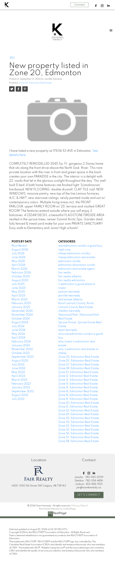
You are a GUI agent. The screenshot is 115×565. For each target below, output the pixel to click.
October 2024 (21, 318)
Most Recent (19, 245)
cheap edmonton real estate (76, 257)
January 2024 (21, 345)
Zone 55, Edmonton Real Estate (78, 429)
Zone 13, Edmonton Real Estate (78, 380)
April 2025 (18, 295)
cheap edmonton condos (74, 253)
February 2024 (21, 341)
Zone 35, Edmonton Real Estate (78, 422)
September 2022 (23, 391)
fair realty (64, 272)
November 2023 (22, 349)
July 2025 (18, 284)
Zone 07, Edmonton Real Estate (78, 364)
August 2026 (20, 249)
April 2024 (18, 337)
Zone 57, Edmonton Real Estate (78, 437)
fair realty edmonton (71, 280)
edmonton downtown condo (76, 265)
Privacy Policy (79, 506)
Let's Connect (89, 495)
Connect (79, 4)
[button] (95, 5)
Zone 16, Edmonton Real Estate (78, 391)
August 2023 (20, 360)
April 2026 (18, 265)
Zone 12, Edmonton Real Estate (78, 376)
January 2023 (21, 387)
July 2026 (18, 253)
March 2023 (19, 380)
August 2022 (20, 395)
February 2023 (21, 383)
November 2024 (22, 314)
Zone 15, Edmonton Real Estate (78, 387)
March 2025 (20, 299)
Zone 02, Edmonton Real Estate (78, 357)
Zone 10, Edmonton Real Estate (78, 372)
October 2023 (21, 353)
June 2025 (19, 288)
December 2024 (22, 311)
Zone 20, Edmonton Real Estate (35, 83)
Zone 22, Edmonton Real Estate (78, 410)
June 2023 (18, 368)
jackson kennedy (69, 291)
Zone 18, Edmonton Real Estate (78, 395)
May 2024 (18, 334)
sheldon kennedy (69, 311)
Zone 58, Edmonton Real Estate (78, 441)
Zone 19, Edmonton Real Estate (78, 399)
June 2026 (18, 257)
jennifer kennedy (69, 295)
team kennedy (67, 330)
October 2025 (21, 276)
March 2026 (19, 269)
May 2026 (18, 261)
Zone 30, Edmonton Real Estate (78, 418)
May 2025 (18, 291)
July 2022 (18, 399)
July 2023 (18, 364)
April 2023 (18, 376)
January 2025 (21, 307)
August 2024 (20, 322)
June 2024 (18, 330)
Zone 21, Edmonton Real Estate (78, 406)
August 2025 (20, 280)
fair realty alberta (69, 276)
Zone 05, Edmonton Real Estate (78, 360)
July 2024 (18, 326)
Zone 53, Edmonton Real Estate (78, 425)
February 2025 (21, 303)
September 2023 (23, 357)
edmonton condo (69, 261)
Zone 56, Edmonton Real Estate (78, 433)
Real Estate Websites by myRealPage (57, 509)
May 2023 (18, 372)
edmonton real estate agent (76, 269)
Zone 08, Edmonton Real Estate (78, 368)
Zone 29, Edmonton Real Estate (78, 414)
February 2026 (21, 272)
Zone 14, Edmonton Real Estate (78, 383)
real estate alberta (70, 299)
